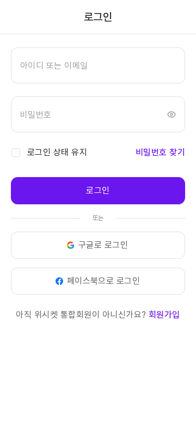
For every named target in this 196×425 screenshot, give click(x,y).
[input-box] (98, 65)
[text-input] (98, 65)
